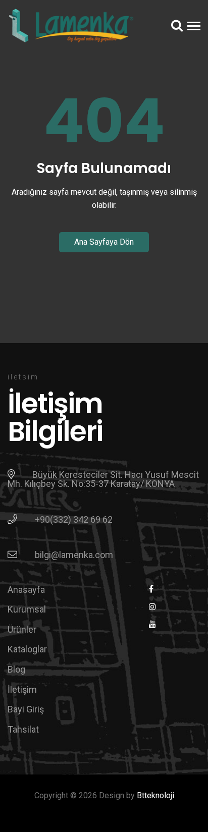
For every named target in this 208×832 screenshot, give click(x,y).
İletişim (22, 689)
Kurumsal (27, 609)
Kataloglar (27, 649)
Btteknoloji (155, 795)
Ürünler (22, 629)
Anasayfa (26, 589)
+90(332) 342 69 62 (74, 519)
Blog (16, 669)
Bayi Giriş (26, 709)
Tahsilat (23, 729)
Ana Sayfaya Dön (104, 242)
